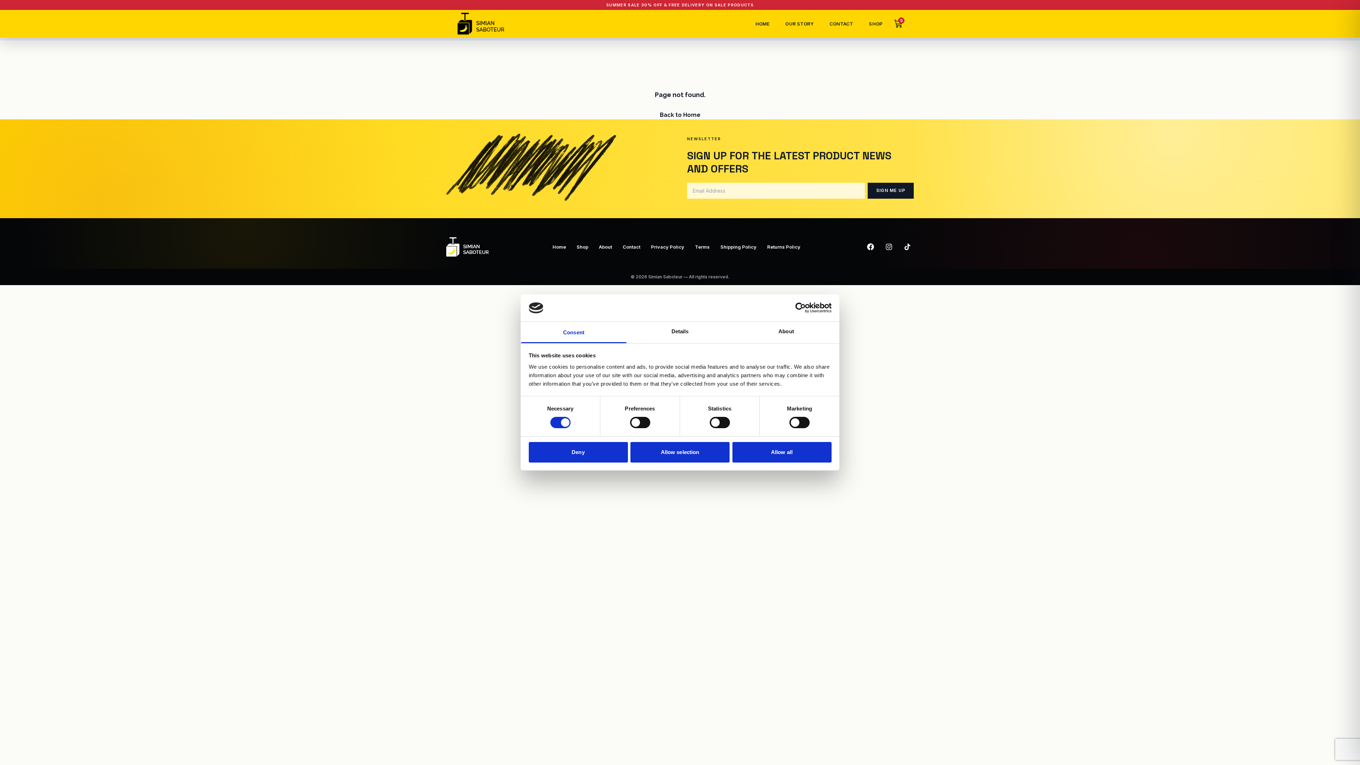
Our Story (799, 24)
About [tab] (786, 331)
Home (762, 24)
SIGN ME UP (890, 190)
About (605, 247)
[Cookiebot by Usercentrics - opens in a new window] (801, 307)
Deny (578, 452)
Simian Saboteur (665, 276)
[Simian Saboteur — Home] (481, 24)
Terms (702, 247)
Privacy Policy (667, 247)
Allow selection (680, 452)
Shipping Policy (738, 247)
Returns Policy (783, 247)
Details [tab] (680, 331)
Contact (841, 24)
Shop (876, 24)
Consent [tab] (573, 332)
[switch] (640, 422)
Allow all (782, 452)
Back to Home (680, 115)
